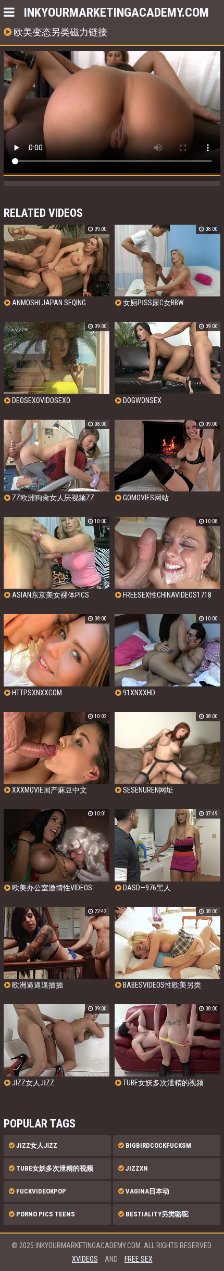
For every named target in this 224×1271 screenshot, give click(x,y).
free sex (139, 1259)
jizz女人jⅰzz (36, 1145)
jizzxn (136, 1168)
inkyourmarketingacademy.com (116, 12)
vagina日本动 (146, 1191)
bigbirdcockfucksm (157, 1145)
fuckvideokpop (40, 1191)
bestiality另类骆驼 (156, 1214)
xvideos (85, 1259)
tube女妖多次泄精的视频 (54, 1168)
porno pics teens (45, 1214)
